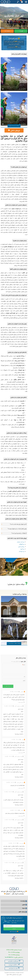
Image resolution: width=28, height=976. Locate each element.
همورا (8, 974)
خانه (22, 23)
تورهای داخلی (15, 130)
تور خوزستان (21, 551)
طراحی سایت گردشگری (16, 974)
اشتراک (14, 929)
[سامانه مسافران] (22, 2)
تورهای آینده (7, 31)
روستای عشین (21, 547)
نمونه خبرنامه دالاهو (13, 931)
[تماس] (18, 2)
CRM (10, 974)
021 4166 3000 (10, 957)
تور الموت (22, 549)
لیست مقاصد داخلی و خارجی (15, 23)
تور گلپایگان (21, 544)
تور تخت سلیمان (20, 542)
